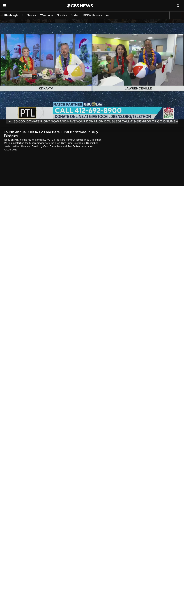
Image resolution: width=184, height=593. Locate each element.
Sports (61, 15)
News (30, 15)
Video (75, 15)
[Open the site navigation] (28, 5)
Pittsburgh (11, 15)
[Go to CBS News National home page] (80, 6)
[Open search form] (178, 6)
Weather (45, 15)
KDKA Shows (92, 15)
